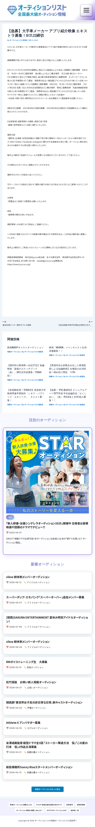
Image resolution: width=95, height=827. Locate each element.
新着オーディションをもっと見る (47, 789)
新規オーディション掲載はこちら (21, 805)
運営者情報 (81, 805)
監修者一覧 (75, 810)
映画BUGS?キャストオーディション (25, 347)
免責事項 (69, 805)
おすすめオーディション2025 (56, 810)
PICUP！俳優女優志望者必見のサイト (49, 805)
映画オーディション (13, 352)
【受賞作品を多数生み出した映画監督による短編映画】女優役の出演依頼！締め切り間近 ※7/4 (67, 369)
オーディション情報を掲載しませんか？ (29, 810)
